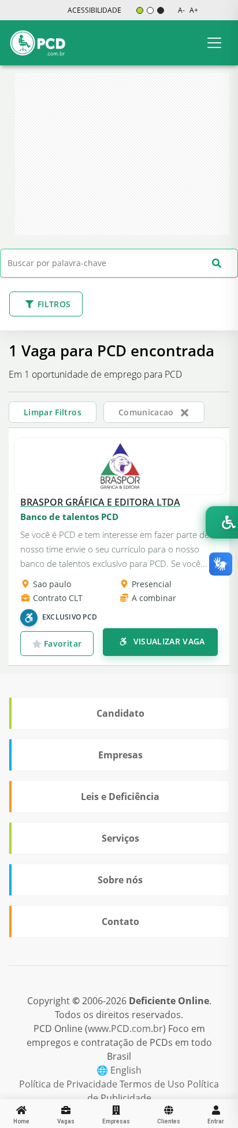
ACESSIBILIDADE (94, 10)
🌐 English (119, 1070)
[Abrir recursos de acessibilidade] (222, 522)
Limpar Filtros (52, 412)
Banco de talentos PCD (69, 516)
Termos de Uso (153, 1084)
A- (181, 10)
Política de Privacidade (69, 1084)
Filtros (54, 303)
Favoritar (62, 643)
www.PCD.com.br (125, 1028)
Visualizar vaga (168, 641)
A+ (193, 10)
